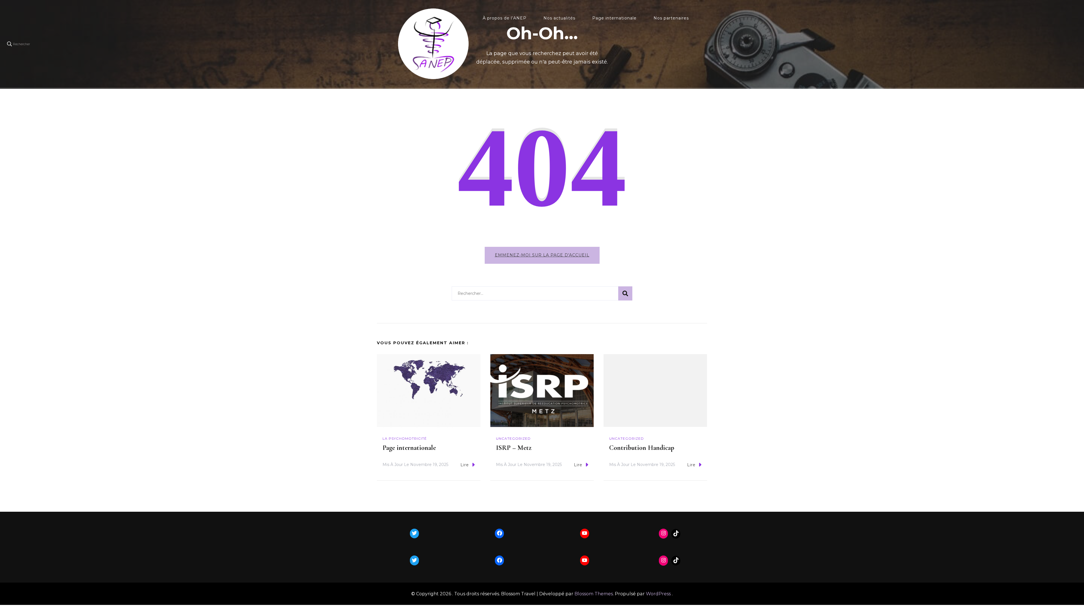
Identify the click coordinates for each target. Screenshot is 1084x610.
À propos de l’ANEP (504, 18)
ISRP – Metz (514, 448)
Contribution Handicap (641, 448)
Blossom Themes (593, 593)
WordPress (658, 593)
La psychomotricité (405, 438)
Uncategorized (513, 438)
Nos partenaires (671, 18)
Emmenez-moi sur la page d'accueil (542, 255)
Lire (464, 464)
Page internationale (614, 18)
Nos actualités (559, 18)
